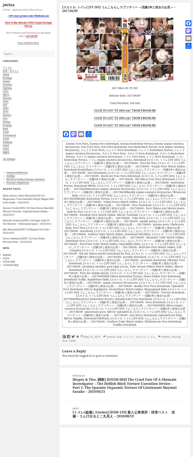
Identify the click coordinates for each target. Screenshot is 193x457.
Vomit (6, 138)
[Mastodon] (188, 31)
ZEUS (5, 111)
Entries (9, 261)
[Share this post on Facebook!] (68, 337)
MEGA (6, 94)
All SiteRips (9, 159)
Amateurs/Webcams (17, 172)
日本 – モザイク (11, 71)
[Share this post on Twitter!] (73, 337)
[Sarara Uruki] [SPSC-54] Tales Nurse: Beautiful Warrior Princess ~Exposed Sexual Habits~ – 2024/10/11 (28, 211)
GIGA (5, 91)
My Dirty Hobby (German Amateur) (25, 179)
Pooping (7, 125)
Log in (6, 258)
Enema (6, 81)
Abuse (6, 74)
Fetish (6, 145)
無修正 (6, 152)
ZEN (5, 105)
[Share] (188, 46)
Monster (7, 98)
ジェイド (128, 336)
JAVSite (9, 5)
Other (6, 148)
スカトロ (140, 336)
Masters (7, 115)
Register (7, 254)
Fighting (7, 88)
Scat (5, 118)
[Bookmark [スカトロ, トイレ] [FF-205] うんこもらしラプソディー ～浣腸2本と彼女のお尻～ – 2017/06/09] (78, 337)
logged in (86, 355)
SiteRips (10, 176)
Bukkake (7, 142)
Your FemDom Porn (28, 43)
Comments (11, 265)
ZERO (6, 108)
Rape (5, 128)
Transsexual (9, 135)
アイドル (7, 67)
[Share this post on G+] (64, 337)
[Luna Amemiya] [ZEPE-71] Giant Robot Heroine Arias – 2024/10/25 (24, 240)
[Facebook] (188, 23)
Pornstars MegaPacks (17, 182)
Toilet (6, 132)
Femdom (7, 84)
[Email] (188, 38)
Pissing (6, 121)
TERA (5, 101)
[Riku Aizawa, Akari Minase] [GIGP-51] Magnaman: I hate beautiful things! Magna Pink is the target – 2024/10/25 (28, 199)
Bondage (7, 77)
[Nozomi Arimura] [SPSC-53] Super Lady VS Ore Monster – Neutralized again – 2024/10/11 (27, 222)
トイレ (151, 336)
